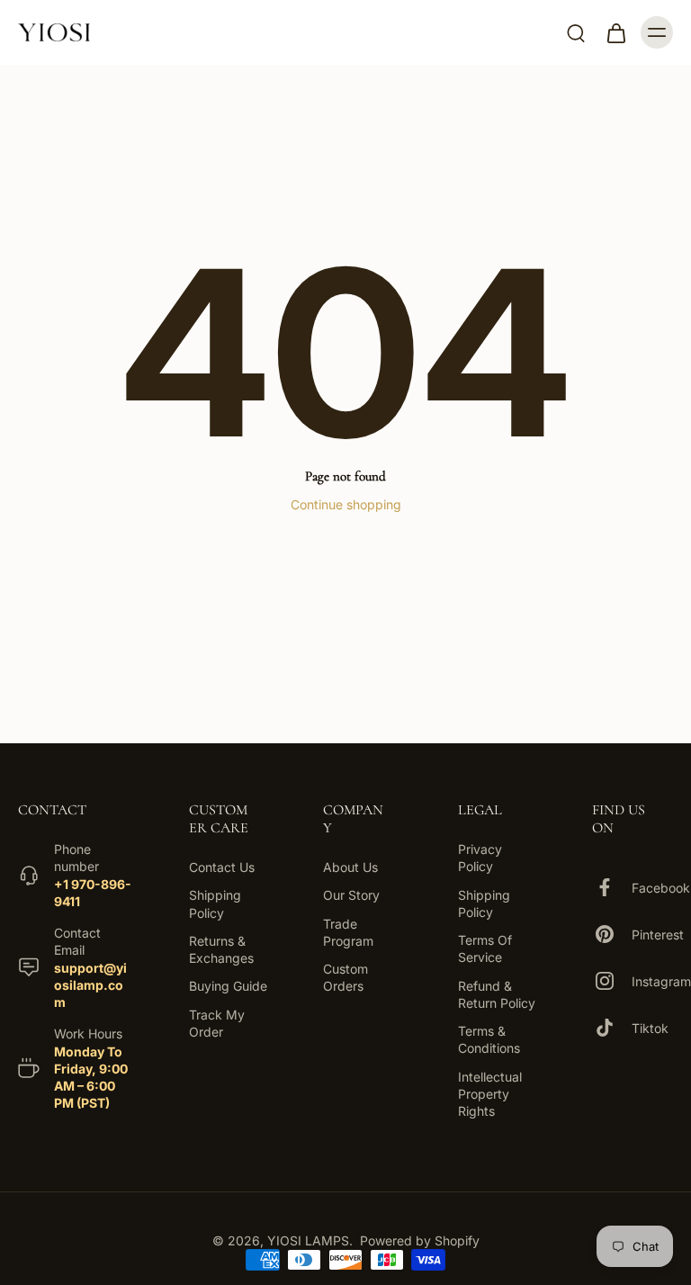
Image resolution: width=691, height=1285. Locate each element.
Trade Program (348, 932)
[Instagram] (612, 981)
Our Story (351, 895)
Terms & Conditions (489, 1039)
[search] (576, 32)
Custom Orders (345, 977)
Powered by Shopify (420, 1240)
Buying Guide (228, 986)
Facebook (661, 887)
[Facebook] (612, 887)
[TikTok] (612, 1027)
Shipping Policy (215, 904)
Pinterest (658, 934)
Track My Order (217, 1023)
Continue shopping (346, 504)
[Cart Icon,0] (615, 32)
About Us (350, 867)
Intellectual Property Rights (490, 1094)
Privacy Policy (480, 857)
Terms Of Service (485, 948)
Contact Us (222, 867)
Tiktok (650, 1028)
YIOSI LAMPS (308, 1240)
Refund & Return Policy (496, 994)
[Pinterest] (612, 934)
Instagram (661, 981)
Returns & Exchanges (221, 949)
